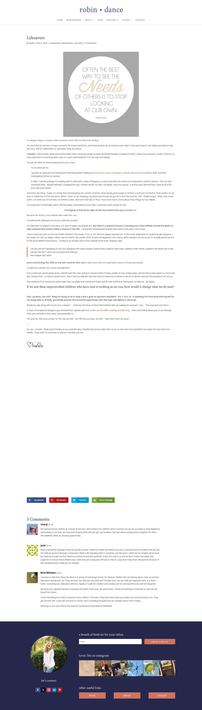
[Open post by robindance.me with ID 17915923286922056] (119, 668)
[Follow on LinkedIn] (54, 690)
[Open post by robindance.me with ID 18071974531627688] (87, 668)
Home (60, 20)
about (127, 695)
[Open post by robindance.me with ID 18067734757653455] (135, 668)
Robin (31, 43)
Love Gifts (78, 43)
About (88, 20)
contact (162, 695)
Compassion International (61, 43)
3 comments (90, 43)
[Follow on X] (43, 690)
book (92, 695)
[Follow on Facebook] (38, 690)
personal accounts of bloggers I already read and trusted (119, 172)
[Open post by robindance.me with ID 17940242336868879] (151, 668)
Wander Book (73, 20)
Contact (140, 20)
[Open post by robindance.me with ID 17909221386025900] (103, 668)
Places (125, 20)
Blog (100, 20)
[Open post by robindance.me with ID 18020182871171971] (167, 668)
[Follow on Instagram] (49, 690)
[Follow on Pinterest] (60, 690)
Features (111, 20)
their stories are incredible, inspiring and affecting (107, 310)
